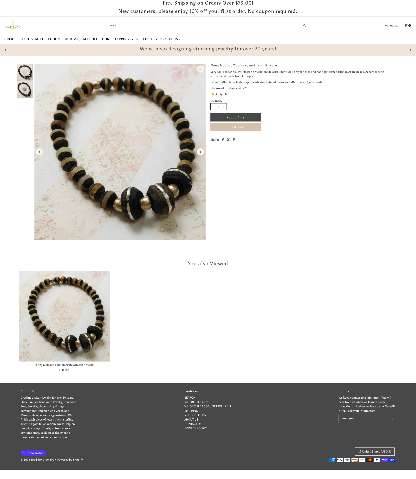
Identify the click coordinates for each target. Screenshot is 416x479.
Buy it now (236, 127)
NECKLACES (145, 39)
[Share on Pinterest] (233, 139)
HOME (9, 39)
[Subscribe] (391, 419)
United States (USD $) (376, 451)
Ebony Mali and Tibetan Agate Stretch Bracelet (64, 365)
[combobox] (208, 25)
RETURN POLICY (195, 415)
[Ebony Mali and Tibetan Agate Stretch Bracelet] (64, 316)
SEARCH (189, 397)
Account (396, 25)
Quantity (216, 100)
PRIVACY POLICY (195, 428)
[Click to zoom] (200, 69)
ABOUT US (191, 419)
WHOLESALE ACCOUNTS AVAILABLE (208, 406)
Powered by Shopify (70, 459)
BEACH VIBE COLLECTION (40, 39)
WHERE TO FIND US (197, 402)
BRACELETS (169, 39)
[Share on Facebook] (222, 139)
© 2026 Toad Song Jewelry (37, 459)
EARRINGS (123, 39)
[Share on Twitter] (228, 139)
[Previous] (6, 49)
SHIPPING (191, 411)
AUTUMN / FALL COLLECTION (87, 39)
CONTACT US (193, 424)
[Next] (410, 49)
